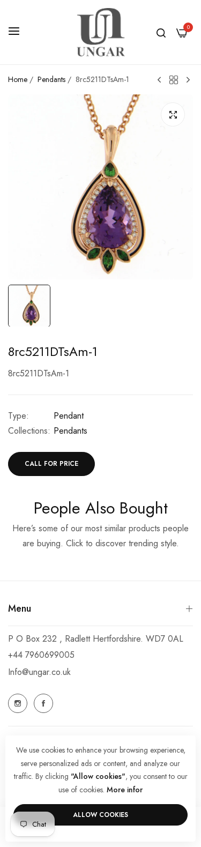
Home (17, 79)
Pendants (51, 79)
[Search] (161, 32)
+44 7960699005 (41, 655)
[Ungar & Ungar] (101, 32)
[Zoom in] (173, 114)
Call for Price (51, 464)
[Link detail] (17, 703)
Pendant (69, 416)
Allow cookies (100, 815)
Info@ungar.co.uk (39, 672)
